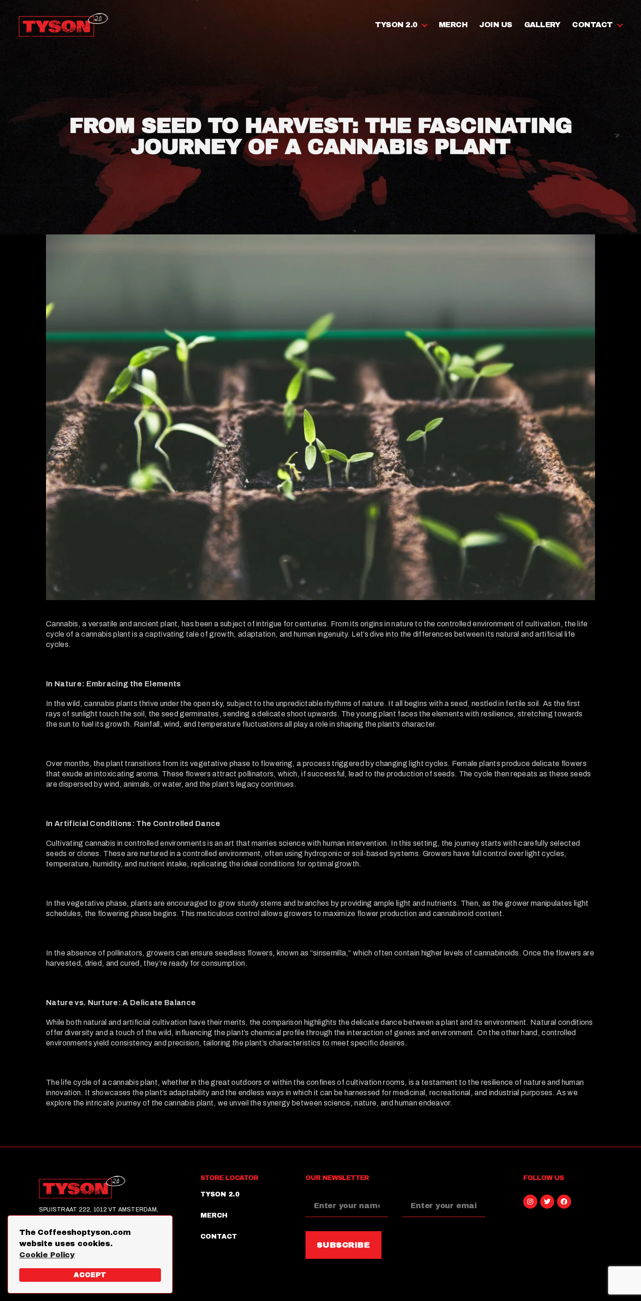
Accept (90, 1274)
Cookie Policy (47, 1255)
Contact (592, 25)
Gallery (542, 25)
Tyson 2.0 (396, 25)
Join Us (495, 25)
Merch (453, 25)
